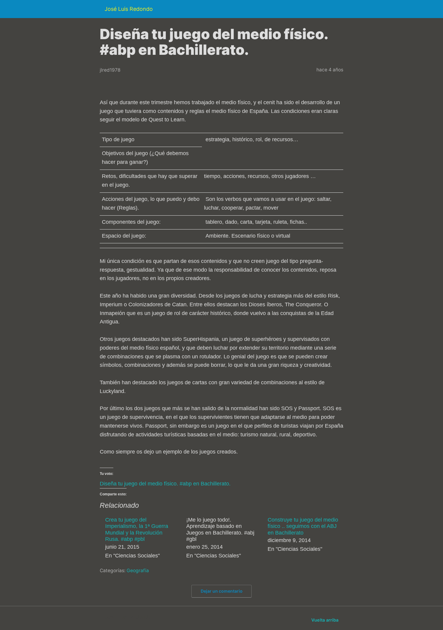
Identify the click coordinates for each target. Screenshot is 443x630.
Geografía (138, 570)
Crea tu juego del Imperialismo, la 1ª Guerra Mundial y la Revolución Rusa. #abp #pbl (136, 529)
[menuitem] (141, 538)
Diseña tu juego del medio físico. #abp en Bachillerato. (165, 484)
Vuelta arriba (324, 619)
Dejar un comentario (222, 591)
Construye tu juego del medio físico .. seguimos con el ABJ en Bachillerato (303, 526)
